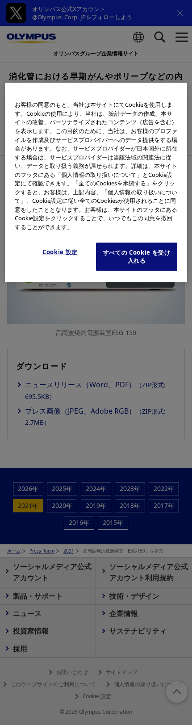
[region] (96, 182)
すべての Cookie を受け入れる (137, 256)
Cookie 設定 (60, 252)
